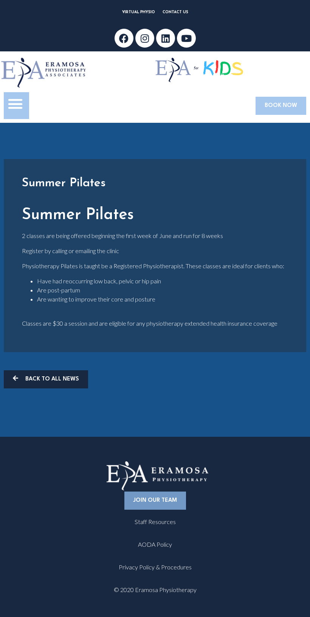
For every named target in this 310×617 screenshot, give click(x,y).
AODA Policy (155, 544)
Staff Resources (155, 521)
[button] (15, 104)
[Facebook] (124, 38)
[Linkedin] (165, 38)
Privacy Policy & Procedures (155, 567)
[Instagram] (144, 38)
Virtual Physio (138, 12)
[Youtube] (186, 38)
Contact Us (175, 12)
